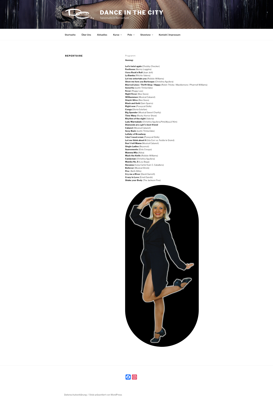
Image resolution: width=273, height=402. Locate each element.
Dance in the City (132, 12)
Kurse (116, 34)
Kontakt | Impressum (169, 34)
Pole (129, 34)
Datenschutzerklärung (75, 394)
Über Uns (86, 34)
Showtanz (145, 34)
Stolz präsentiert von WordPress (105, 394)
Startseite (70, 34)
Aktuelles (102, 34)
